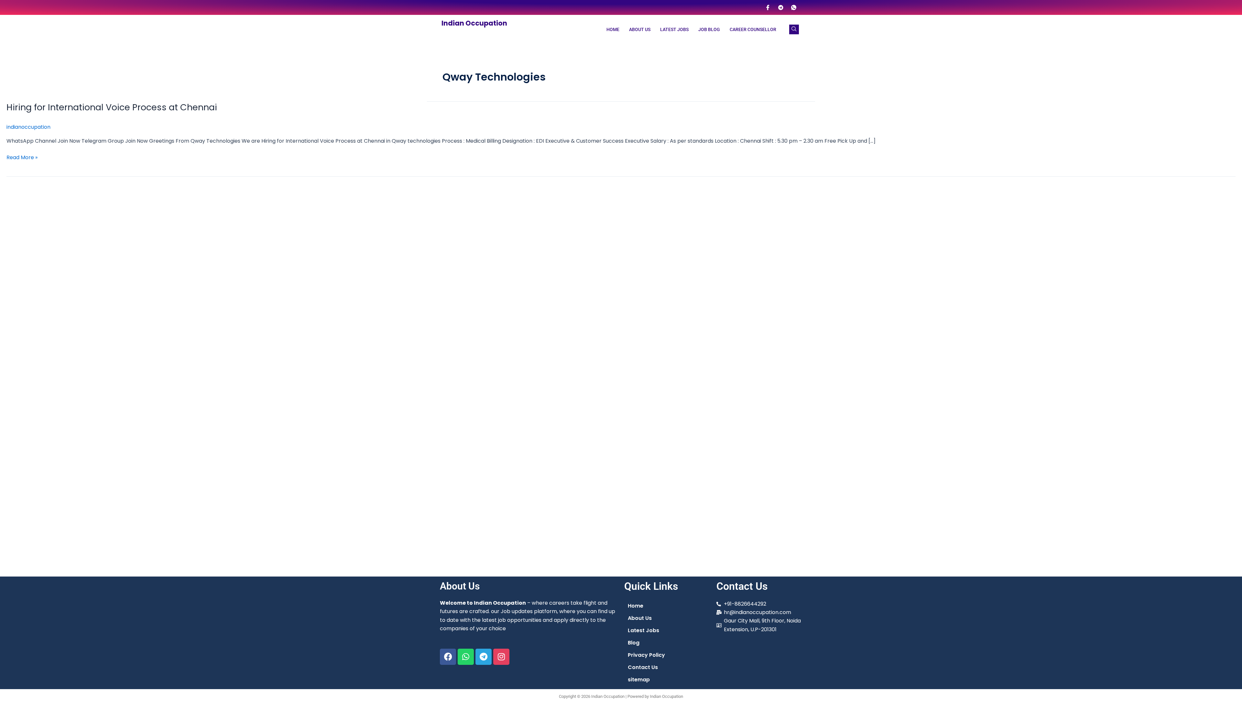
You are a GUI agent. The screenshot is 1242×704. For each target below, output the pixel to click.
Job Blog (709, 29)
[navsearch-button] (794, 29)
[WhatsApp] (794, 7)
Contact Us (643, 667)
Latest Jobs (674, 29)
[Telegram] (781, 7)
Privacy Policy (646, 655)
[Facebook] (768, 7)
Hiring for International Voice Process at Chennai (111, 107)
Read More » (22, 157)
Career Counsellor (753, 29)
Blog (633, 642)
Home (612, 29)
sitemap (639, 679)
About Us (639, 29)
